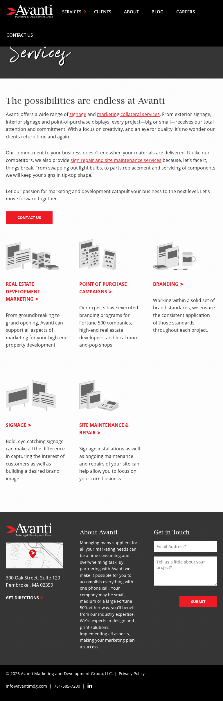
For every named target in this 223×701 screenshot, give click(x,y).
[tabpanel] (36, 297)
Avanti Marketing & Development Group (29, 11)
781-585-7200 (67, 686)
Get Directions (22, 597)
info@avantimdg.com (26, 686)
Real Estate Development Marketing (23, 291)
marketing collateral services (128, 114)
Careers (185, 12)
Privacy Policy (132, 673)
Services (71, 12)
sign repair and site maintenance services (116, 160)
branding (166, 284)
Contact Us (19, 35)
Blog (157, 12)
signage (77, 114)
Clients (102, 12)
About (131, 12)
